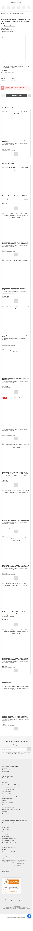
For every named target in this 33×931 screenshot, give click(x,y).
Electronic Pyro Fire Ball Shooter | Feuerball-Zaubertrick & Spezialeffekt (14, 289)
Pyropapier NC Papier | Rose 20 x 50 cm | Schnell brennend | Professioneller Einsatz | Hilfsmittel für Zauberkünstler (15, 242)
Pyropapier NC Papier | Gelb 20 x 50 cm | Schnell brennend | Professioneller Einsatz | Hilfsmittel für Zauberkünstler (15, 519)
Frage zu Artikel (6, 63)
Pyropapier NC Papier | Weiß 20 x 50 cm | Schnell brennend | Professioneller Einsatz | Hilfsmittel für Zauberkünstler (15, 659)
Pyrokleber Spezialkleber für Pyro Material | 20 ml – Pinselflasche (15, 140)
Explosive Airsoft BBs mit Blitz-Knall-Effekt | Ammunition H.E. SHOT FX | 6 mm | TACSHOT (14, 612)
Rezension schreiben (9, 25)
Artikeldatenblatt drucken (7, 31)
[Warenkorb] (23, 7)
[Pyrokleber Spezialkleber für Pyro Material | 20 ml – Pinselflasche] (16, 124)
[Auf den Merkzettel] (29, 95)
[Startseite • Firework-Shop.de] (16, 2)
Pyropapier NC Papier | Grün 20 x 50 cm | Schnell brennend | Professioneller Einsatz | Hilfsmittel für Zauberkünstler (15, 717)
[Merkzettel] (18, 7)
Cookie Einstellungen (7, 813)
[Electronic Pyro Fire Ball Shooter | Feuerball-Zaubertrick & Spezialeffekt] (16, 273)
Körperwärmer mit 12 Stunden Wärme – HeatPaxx (15, 426)
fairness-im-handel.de (13, 891)
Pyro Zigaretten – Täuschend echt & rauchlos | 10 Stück (15, 335)
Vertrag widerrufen (16, 900)
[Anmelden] (13, 7)
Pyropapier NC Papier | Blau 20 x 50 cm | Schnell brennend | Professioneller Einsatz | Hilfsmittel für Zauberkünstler (15, 473)
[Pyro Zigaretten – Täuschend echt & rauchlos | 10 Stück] (16, 319)
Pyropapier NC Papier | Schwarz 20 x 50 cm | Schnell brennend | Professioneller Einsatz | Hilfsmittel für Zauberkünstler (15, 566)
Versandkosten (12, 72)
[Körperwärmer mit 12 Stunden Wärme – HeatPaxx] (16, 410)
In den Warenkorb (17, 95)
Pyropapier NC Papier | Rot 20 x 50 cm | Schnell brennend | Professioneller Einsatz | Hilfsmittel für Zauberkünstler (15, 196)
